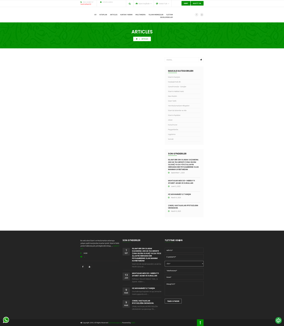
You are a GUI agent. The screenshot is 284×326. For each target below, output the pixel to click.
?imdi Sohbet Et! (85, 4)
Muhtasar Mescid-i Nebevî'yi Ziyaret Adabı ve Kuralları (181, 181)
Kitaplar (103, 15)
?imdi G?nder (173, 301)
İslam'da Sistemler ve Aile (177, 110)
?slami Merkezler (156, 15)
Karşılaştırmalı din (174, 82)
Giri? (186, 3)
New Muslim (172, 96)
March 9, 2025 (176, 197)
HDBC (133, 323)
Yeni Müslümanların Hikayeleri (178, 106)
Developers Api (166, 17)
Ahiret (170, 120)
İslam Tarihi (172, 101)
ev (96, 15)
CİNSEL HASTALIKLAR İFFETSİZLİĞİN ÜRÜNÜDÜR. (183, 206)
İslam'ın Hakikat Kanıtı (176, 91)
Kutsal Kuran (172, 125)
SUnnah (171, 139)
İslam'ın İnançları (174, 77)
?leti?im (169, 15)
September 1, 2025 (178, 173)
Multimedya (140, 15)
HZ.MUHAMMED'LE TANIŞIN (179, 194)
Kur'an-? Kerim (126, 15)
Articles (113, 15)
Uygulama (171, 134)
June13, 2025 (175, 186)
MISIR (85, 253)
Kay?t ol (197, 3)
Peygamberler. (173, 129)
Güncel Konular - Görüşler (177, 87)
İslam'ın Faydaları (174, 115)
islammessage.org (115, 323)
